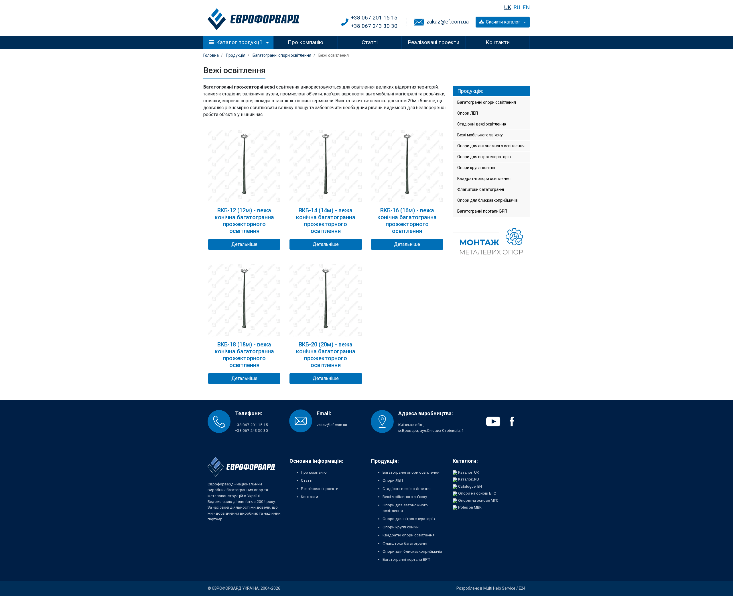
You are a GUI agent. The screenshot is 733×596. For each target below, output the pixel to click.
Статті (370, 42)
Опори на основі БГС (477, 493)
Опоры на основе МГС (478, 500)
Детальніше (244, 244)
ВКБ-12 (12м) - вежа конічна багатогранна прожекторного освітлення (244, 220)
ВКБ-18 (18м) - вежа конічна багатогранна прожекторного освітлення (244, 354)
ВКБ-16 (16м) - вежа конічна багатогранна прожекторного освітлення (407, 220)
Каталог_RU (468, 479)
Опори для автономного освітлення (491, 146)
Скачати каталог (503, 22)
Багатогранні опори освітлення (486, 102)
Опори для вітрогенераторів (484, 156)
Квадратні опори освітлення (484, 178)
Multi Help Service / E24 (504, 588)
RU (516, 7)
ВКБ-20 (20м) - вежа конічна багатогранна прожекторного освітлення (325, 354)
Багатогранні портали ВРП (482, 211)
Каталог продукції (239, 42)
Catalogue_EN (470, 486)
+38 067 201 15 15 (374, 17)
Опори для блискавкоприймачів (487, 200)
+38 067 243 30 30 (374, 26)
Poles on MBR (470, 507)
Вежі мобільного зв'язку (480, 135)
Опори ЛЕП (467, 113)
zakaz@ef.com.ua (447, 21)
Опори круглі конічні (476, 167)
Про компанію (305, 42)
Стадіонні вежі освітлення (481, 124)
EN (526, 7)
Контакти (498, 42)
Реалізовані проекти (433, 42)
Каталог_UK (468, 472)
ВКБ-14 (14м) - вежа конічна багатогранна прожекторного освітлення (325, 220)
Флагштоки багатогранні (480, 189)
